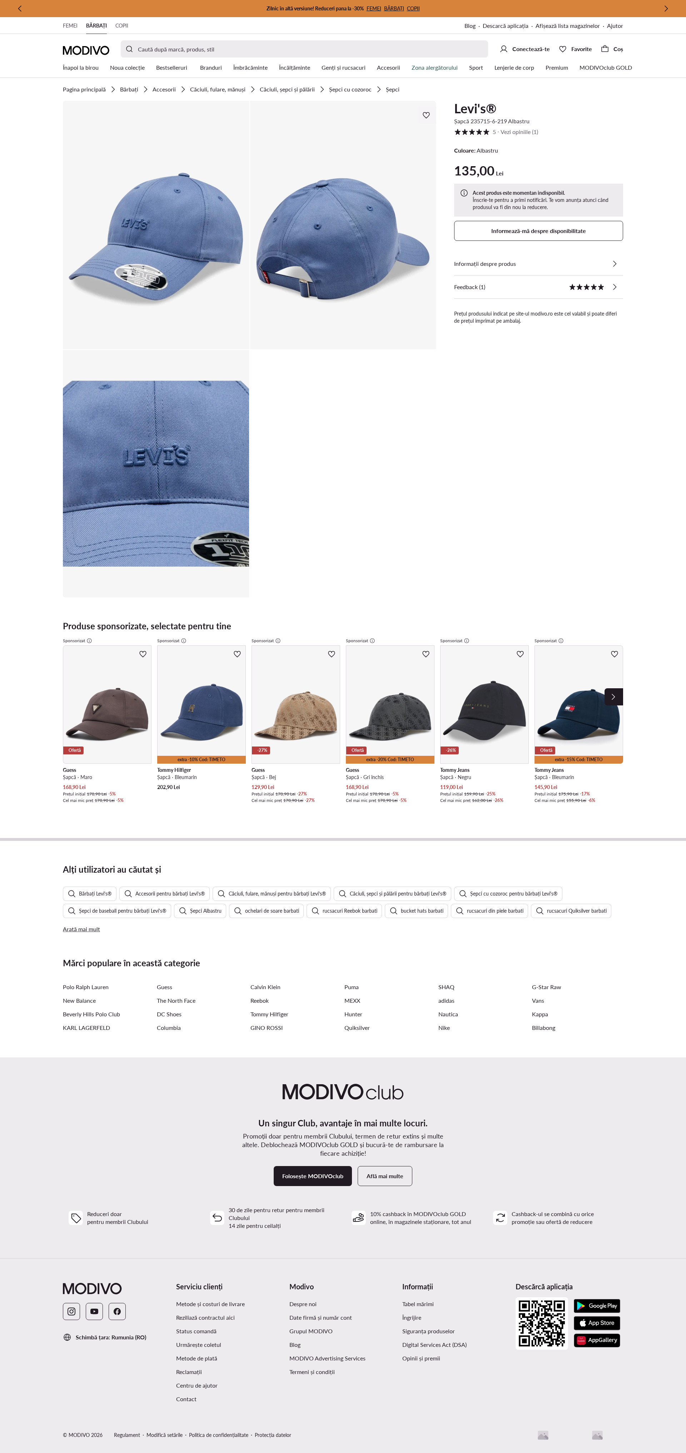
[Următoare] (666, 8)
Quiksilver (357, 1027)
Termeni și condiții (312, 1371)
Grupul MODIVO (311, 1331)
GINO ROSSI (266, 1027)
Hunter (353, 1014)
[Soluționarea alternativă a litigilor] (543, 1435)
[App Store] (597, 1323)
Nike (444, 1027)
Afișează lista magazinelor (568, 25)
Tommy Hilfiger (269, 1014)
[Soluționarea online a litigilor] (597, 1435)
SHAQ (446, 986)
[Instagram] (71, 1311)
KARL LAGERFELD (86, 1027)
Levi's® (475, 108)
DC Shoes (169, 1014)
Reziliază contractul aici (205, 1317)
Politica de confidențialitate (218, 1435)
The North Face (176, 1000)
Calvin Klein (265, 986)
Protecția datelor (273, 1435)
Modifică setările (164, 1435)
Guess (164, 986)
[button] (156, 225)
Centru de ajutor (197, 1385)
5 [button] (496, 131)
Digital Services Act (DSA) (434, 1344)
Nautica (448, 1014)
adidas (446, 1000)
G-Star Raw (546, 986)
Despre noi (303, 1303)
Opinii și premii (421, 1358)
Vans (538, 1000)
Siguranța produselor (428, 1331)
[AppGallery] (597, 1340)
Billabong (543, 1027)
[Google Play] (597, 1306)
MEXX (352, 1000)
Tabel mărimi (418, 1303)
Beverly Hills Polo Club (91, 1014)
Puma (351, 986)
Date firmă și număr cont (320, 1317)
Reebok (259, 1000)
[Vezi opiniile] (614, 287)
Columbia (169, 1027)
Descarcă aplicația (505, 25)
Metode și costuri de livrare (210, 1303)
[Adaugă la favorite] (427, 115)
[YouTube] (94, 1311)
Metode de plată (196, 1358)
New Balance (79, 1000)
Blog (470, 25)
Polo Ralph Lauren (86, 986)
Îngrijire (411, 1317)
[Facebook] (117, 1311)
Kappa (540, 1014)
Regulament (127, 1435)
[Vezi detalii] (614, 263)
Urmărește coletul (198, 1344)
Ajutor (615, 25)
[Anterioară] (20, 8)
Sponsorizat (74, 640)
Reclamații (189, 1371)
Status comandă (196, 1331)
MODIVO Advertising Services (327, 1358)
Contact (186, 1398)
